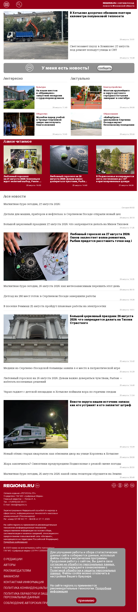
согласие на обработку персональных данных (82, 564)
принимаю (86, 600)
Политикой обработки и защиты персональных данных (83, 572)
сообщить (105, 68)
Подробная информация (15, 542)
